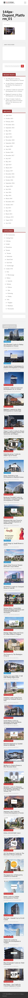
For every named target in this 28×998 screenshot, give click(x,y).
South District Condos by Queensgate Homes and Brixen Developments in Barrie (12, 722)
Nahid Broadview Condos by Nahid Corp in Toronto (12, 454)
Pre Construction (10, 235)
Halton (8, 278)
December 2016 (10, 174)
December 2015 (10, 201)
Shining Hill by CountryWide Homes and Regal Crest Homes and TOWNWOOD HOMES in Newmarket (14, 610)
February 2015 (10, 217)
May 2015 (8, 211)
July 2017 (8, 158)
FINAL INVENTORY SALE (12, 833)
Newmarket (11, 308)
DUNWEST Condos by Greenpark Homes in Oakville (14, 587)
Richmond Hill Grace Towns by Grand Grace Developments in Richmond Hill (13, 522)
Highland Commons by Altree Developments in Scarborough (14, 95)
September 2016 (10, 183)
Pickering (10, 293)
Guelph (8, 244)
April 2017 (9, 164)
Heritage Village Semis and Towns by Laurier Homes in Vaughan (13, 633)
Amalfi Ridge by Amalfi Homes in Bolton (13, 544)
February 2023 (10, 121)
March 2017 (9, 167)
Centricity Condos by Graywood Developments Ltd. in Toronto (14, 90)
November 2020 (10, 140)
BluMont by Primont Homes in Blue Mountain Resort (13, 766)
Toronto (8, 250)
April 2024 (9, 115)
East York (9, 262)
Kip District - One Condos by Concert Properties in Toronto (12, 985)
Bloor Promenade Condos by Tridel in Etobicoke (14, 963)
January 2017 (9, 171)
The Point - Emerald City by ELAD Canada (14, 918)
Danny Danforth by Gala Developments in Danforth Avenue (14, 476)
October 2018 (9, 152)
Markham (10, 305)
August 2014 (9, 220)
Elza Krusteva (15, 348)
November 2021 (10, 124)
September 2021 (10, 127)
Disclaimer (4, 995)
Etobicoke (9, 256)
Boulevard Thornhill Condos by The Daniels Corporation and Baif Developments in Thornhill (13, 499)
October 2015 (9, 204)
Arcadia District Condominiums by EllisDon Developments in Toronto (14, 85)
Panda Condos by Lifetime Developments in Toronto (11, 897)
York (8, 299)
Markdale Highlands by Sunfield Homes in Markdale (13, 744)
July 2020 (8, 149)
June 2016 (8, 192)
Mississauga (11, 275)
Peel (8, 272)
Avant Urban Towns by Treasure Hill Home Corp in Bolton (13, 565)
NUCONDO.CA (9, 993)
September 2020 (10, 143)
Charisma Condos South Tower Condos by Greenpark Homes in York (13, 699)
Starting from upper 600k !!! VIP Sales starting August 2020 (13, 676)
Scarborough (10, 265)
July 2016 (8, 189)
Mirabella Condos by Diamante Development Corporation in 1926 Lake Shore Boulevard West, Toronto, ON (14, 789)
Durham (9, 284)
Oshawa (10, 287)
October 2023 (9, 118)
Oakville (10, 281)
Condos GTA (9, 268)
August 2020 (9, 146)
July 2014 (8, 223)
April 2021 (9, 134)
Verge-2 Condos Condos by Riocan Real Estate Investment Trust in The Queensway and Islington (14, 101)
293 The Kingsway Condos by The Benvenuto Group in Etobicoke (14, 853)
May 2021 (8, 131)
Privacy (22, 993)
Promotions (9, 247)
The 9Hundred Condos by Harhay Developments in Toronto (15, 79)
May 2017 (8, 161)
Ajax (9, 290)
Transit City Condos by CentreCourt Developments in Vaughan (12, 941)
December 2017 (10, 155)
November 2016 (10, 177)
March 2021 (9, 137)
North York (10, 259)
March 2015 (9, 214)
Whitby (10, 296)
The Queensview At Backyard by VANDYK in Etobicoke (13, 875)
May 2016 (8, 195)
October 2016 (9, 180)
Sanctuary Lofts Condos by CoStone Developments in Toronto (14, 812)
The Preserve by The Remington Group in (13, 655)
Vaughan (10, 302)
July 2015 (8, 208)
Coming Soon (9, 238)
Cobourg (8, 241)
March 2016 (9, 198)
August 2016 (9, 186)
